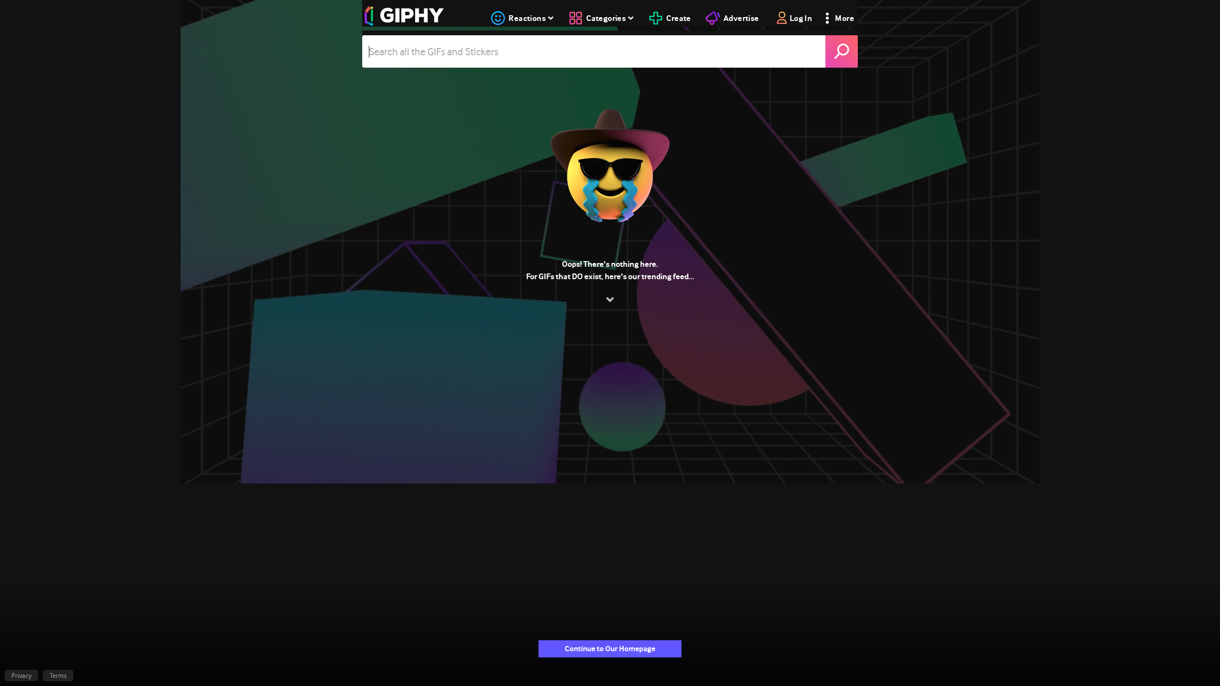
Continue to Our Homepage (610, 648)
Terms (58, 675)
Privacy (21, 675)
